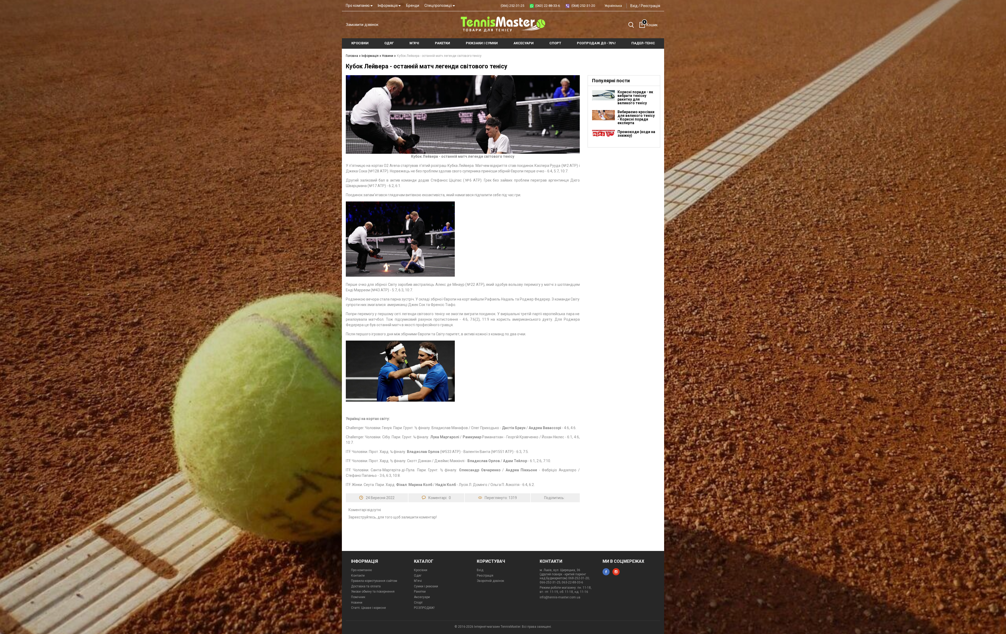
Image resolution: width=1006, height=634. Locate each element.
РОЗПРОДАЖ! (424, 608)
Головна (352, 56)
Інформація (388, 5)
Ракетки (420, 591)
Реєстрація (650, 6)
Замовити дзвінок (362, 24)
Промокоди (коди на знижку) (636, 134)
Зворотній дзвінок (490, 581)
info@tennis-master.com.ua (560, 597)
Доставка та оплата (366, 586)
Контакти (358, 575)
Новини (388, 56)
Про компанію (358, 5)
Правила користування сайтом (374, 581)
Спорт (418, 602)
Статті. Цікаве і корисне (368, 608)
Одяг (418, 575)
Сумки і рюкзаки (426, 586)
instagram (616, 571)
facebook (606, 571)
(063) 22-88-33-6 (547, 6)
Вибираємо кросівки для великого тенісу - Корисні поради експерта (636, 117)
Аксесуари (422, 597)
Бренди (412, 5)
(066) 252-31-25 (512, 6)
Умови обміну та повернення (373, 591)
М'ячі (418, 581)
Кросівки (420, 570)
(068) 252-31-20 (583, 6)
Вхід (634, 6)
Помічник (358, 597)
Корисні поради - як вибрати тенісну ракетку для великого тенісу (635, 97)
